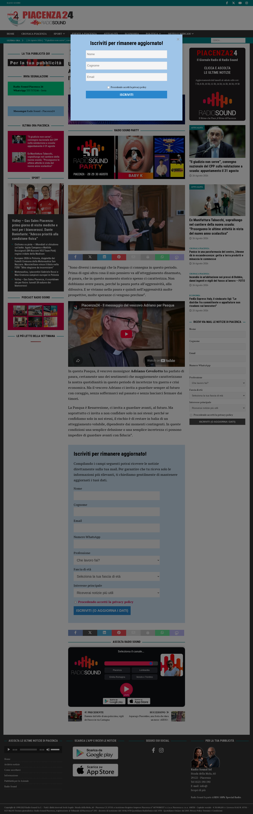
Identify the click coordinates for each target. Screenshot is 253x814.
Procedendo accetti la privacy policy (128, 87)
